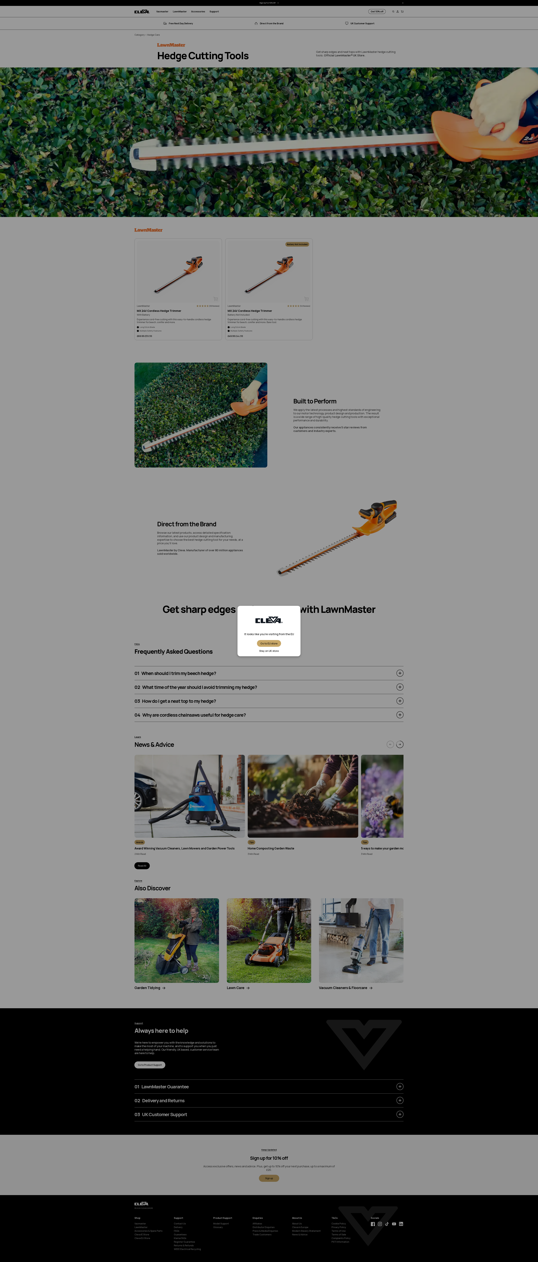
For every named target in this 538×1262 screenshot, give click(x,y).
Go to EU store (269, 643)
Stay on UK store (269, 651)
